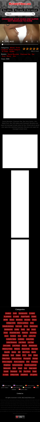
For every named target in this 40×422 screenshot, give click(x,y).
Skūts (14, 368)
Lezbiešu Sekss (11, 339)
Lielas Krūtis (30, 339)
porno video (24, 389)
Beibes (12, 320)
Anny (3, 56)
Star (33, 54)
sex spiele (26, 407)
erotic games (24, 413)
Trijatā (34, 371)
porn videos (7, 385)
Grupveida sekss (15, 332)
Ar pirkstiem (7, 316)
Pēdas (35, 355)
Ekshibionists (8, 329)
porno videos (32, 405)
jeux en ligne (5, 401)
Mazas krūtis (25, 349)
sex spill (12, 409)
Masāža (24, 345)
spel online (19, 401)
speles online (27, 403)
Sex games (33, 374)
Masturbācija (33, 345)
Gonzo (34, 329)
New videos (7, 10)
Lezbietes (21, 339)
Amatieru (8, 313)
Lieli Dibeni (22, 342)
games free (20, 400)
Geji (28, 329)
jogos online (30, 400)
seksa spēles (21, 411)
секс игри (31, 411)
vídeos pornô (27, 405)
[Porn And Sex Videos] (20, 5)
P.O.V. (24, 355)
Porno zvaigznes (19, 362)
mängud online (21, 403)
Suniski (6, 371)
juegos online (34, 400)
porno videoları (8, 407)
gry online (36, 401)
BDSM (6, 320)
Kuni (19, 336)
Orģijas (18, 355)
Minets (12, 48)
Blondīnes (19, 320)
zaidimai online (32, 403)
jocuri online (5, 403)
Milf (19, 352)
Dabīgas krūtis (11, 323)
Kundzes (13, 336)
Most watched (32, 10)
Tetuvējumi (13, 371)
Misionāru (6, 355)
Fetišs (23, 329)
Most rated (19, 10)
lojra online (38, 403)
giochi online (10, 401)
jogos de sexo (36, 407)
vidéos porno (16, 387)
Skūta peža (7, 368)
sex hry (31, 409)
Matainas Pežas (7, 349)
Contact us (20, 393)
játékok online (10, 403)
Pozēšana (34, 362)
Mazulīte (7, 352)
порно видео (19, 385)
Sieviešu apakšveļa (30, 365)
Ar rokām (5, 51)
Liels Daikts (6, 345)
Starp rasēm (32, 368)
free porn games (3, 400)
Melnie (14, 352)
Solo (25, 368)
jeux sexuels (2, 409)
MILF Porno (25, 352)
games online (15, 400)
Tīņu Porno (27, 371)
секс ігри (8, 411)
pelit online (27, 401)
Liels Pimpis (16, 345)
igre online (9, 405)
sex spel (15, 409)
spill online (15, 401)
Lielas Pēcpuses (12, 342)
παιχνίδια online (3, 405)
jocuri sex (27, 409)
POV (27, 362)
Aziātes (11, 51)
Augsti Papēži (25, 316)
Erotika (17, 329)
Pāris (29, 355)
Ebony (26, 326)
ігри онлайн (32, 401)
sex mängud (16, 411)
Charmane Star (25, 54)
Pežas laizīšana (16, 358)
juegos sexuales (31, 407)
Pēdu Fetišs (6, 358)
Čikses (34, 320)
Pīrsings (35, 358)
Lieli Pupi (31, 342)
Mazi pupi (35, 349)
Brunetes (27, 320)
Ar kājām (32, 313)
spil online (23, 401)
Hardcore (25, 332)
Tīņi (20, 371)
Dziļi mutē (19, 326)
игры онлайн (24, 400)
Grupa (6, 332)
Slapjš (20, 368)
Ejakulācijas (33, 326)
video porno (27, 387)
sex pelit (12, 411)
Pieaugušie (27, 358)
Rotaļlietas (7, 365)
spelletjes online (16, 403)
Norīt (12, 355)
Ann (14, 56)
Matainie (17, 349)
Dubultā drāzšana (8, 326)
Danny (9, 56)
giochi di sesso (8, 409)
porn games (20, 413)
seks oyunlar (23, 409)
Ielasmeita (33, 332)
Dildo (32, 323)
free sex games (10, 400)
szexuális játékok (37, 411)
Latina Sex (32, 336)
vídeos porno (31, 385)
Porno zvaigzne (14, 49)
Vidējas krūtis (14, 374)
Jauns (6, 336)
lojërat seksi (15, 413)
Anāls (15, 313)
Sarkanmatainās (17, 365)
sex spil (19, 409)
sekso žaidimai (26, 411)
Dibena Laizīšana (22, 323)
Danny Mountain (13, 54)
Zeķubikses (24, 374)
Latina (25, 336)
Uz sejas (5, 374)
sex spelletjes (35, 409)
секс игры (22, 407)
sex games (18, 407)
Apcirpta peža (23, 313)
